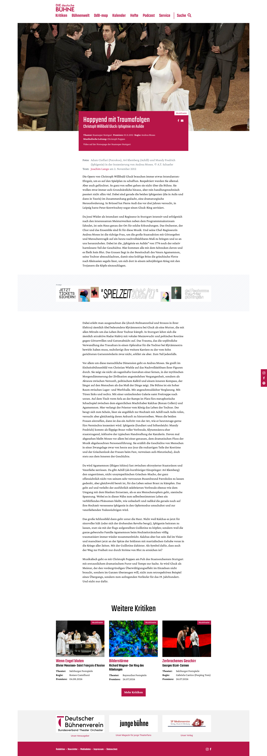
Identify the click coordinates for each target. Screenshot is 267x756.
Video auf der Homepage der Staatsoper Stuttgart (107, 144)
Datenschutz (111, 749)
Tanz (59, 2)
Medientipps (80, 8)
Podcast (149, 15)
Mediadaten (167, 8)
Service (164, 15)
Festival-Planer (123, 8)
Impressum (98, 749)
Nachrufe (78, 2)
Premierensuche (123, 2)
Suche (181, 15)
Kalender (119, 15)
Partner (164, 2)
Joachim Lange (100, 168)
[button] (178, 120)
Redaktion (60, 749)
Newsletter (73, 749)
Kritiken (61, 15)
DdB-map (101, 15)
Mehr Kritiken (133, 692)
